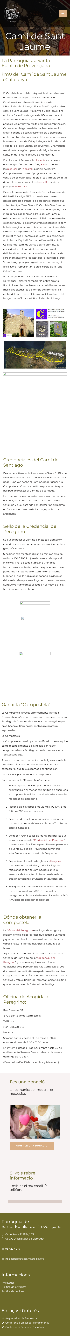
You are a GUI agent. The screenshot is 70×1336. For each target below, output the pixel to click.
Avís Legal (8, 1282)
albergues (55, 861)
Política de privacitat (14, 1287)
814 (43, 164)
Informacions (16, 1274)
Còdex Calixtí (21, 186)
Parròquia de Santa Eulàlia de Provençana (32, 1224)
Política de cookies (13, 1291)
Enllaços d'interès (20, 1310)
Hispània (40, 160)
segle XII (43, 182)
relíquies (12, 169)
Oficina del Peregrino (20, 930)
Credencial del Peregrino (49, 840)
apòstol (27, 169)
